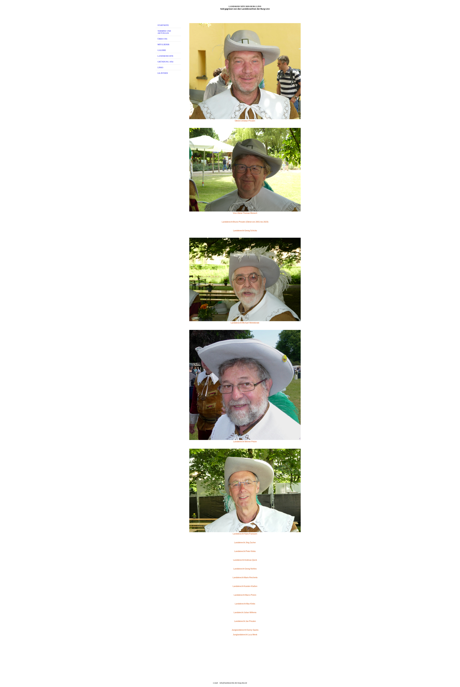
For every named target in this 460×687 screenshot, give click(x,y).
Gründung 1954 (165, 62)
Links (160, 67)
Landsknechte (165, 56)
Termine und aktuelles (164, 32)
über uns (162, 39)
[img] (168, 12)
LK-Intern (163, 73)
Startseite (163, 25)
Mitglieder (163, 44)
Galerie (162, 50)
